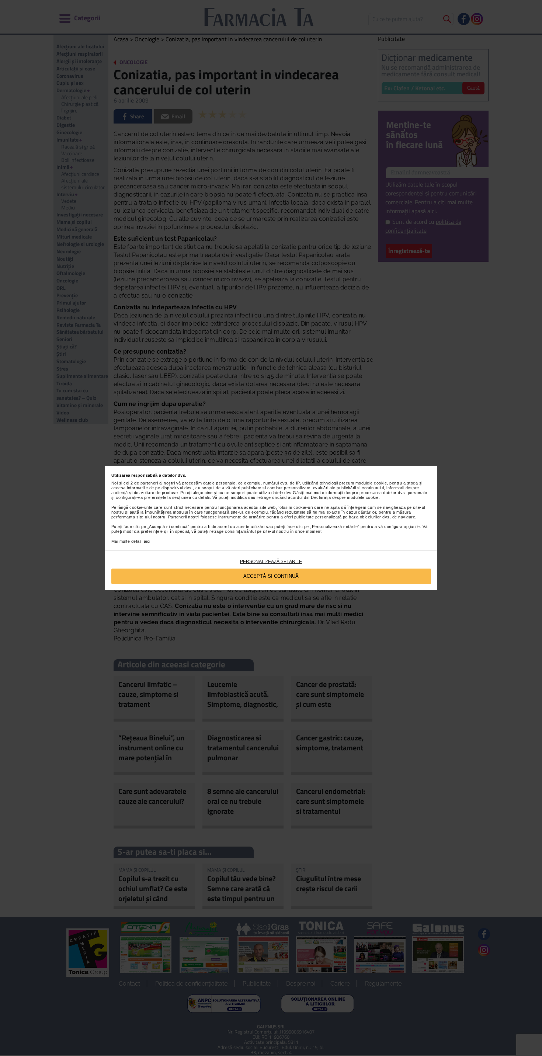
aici (147, 541)
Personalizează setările (271, 561)
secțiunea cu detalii (191, 497)
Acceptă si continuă (271, 576)
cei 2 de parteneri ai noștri (149, 483)
